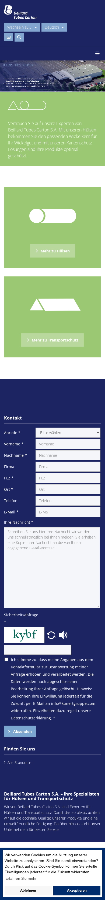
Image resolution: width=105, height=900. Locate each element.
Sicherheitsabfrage (19, 618)
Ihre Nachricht (18, 522)
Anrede (12, 432)
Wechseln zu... (19, 27)
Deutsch (52, 27)
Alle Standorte (19, 762)
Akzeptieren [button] (77, 890)
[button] (52, 634)
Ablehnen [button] (28, 890)
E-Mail (11, 512)
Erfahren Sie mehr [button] (21, 878)
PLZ (8, 478)
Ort (8, 489)
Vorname (13, 443)
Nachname (15, 455)
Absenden (22, 731)
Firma (9, 466)
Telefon (11, 500)
